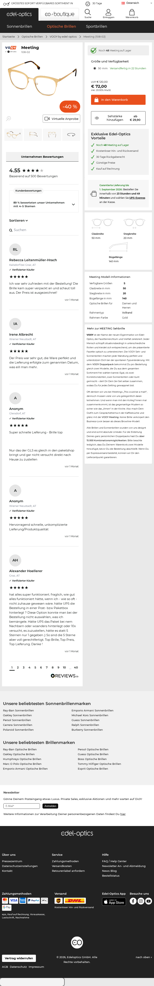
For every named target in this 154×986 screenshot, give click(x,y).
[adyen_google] (6, 908)
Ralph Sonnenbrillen (85, 724)
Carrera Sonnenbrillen (17, 724)
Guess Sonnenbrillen (85, 720)
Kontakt (7, 870)
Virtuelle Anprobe (65, 119)
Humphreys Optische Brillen (22, 759)
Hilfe (105, 855)
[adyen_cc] (5, 901)
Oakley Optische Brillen (19, 754)
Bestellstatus (111, 875)
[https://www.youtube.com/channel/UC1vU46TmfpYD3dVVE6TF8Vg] (148, 902)
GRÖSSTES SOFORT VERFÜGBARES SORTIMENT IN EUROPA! (42, 4)
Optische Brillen (32, 36)
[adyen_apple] (44, 901)
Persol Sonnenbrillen (17, 720)
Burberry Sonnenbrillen (87, 729)
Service (57, 855)
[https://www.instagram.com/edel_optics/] (141, 902)
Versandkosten (62, 866)
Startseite (8, 36)
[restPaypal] (33, 901)
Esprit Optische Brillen (93, 768)
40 (76, 667)
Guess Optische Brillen (93, 754)
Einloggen (108, 17)
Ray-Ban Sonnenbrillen (18, 710)
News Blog (109, 870)
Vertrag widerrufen (19, 958)
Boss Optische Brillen (92, 759)
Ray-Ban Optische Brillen (20, 749)
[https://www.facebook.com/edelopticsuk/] (133, 902)
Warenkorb (132, 17)
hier (123, 814)
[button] (19, 14)
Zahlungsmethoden (65, 861)
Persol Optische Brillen (93, 749)
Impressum (36, 966)
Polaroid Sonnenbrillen (18, 729)
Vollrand (127, 312)
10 (64, 667)
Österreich (132, 2)
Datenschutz (18, 966)
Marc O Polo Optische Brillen (22, 763)
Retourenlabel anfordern (68, 870)
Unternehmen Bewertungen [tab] (42, 157)
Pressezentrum (12, 861)
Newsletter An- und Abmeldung (124, 866)
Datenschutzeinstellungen (20, 866)
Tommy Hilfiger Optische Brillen (99, 763)
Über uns (8, 855)
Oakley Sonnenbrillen (17, 715)
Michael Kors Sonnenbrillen (90, 715)
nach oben (143, 957)
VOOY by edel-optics (63, 36)
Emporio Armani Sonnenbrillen (92, 710)
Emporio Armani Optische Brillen (25, 768)
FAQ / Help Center (114, 861)
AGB (5, 966)
